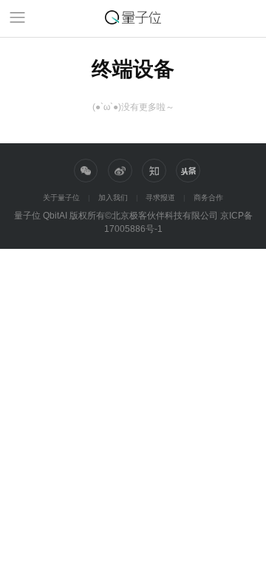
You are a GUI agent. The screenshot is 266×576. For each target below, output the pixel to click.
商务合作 (208, 197)
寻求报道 (160, 197)
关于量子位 (61, 197)
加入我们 (113, 197)
